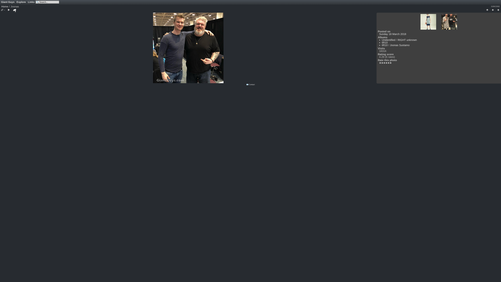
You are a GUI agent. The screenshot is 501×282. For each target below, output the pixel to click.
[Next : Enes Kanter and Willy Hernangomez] (498, 10)
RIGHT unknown (407, 40)
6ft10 (385, 42)
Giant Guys (7, 2)
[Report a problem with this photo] (14, 10)
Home (4, 6)
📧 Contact (250, 85)
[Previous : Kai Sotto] (493, 10)
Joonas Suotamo (400, 45)
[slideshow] (8, 10)
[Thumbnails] (487, 10)
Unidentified (388, 40)
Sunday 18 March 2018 (392, 34)
